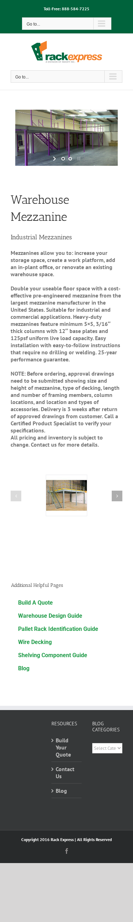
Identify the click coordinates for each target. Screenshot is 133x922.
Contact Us (65, 772)
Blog (61, 790)
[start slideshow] (55, 158)
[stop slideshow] (78, 158)
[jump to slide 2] (70, 158)
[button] (16, 496)
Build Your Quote (63, 747)
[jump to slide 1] (63, 158)
